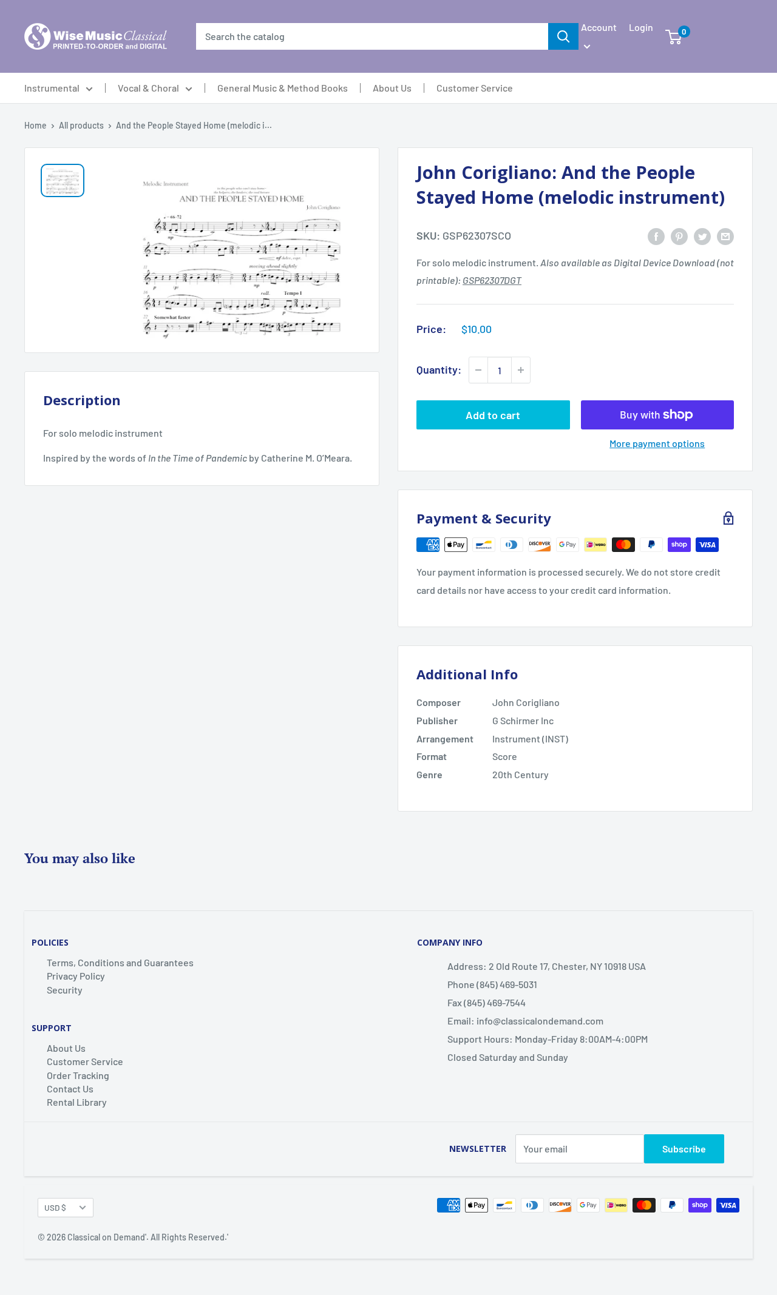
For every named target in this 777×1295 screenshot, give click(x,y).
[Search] (563, 36)
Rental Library (77, 1102)
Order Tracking (78, 1075)
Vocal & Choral (148, 88)
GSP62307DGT (492, 280)
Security (65, 989)
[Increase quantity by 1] (521, 370)
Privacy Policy (76, 975)
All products (81, 125)
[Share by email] (725, 235)
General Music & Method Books (282, 88)
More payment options (657, 443)
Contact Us (70, 1088)
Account (599, 27)
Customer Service (474, 88)
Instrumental (52, 88)
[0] (673, 36)
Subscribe (684, 1148)
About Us (392, 88)
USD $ (55, 1207)
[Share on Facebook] (656, 235)
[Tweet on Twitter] (702, 235)
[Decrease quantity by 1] (478, 370)
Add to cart (493, 415)
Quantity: (438, 369)
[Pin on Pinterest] (679, 235)
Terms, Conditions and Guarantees (120, 962)
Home (35, 125)
